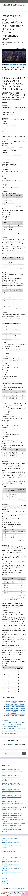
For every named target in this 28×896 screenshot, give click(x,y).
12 (8, 895)
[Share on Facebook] (1, 449)
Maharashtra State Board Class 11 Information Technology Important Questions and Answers (11, 791)
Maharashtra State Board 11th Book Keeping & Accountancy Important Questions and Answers (12, 797)
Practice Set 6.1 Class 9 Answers (15, 701)
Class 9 (6, 720)
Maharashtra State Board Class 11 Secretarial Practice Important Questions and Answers (13, 784)
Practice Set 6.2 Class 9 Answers (15, 703)
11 (24, 892)
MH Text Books (11, 895)
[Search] (24, 753)
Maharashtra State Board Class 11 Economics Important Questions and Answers (12, 803)
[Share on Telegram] (1, 446)
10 (21, 892)
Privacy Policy (6, 880)
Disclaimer (5, 882)
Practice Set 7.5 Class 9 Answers (15, 713)
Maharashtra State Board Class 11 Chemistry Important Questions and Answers (12, 829)
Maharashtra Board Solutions (18, 888)
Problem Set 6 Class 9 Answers (15, 704)
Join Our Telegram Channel (17, 895)
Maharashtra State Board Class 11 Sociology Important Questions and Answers (12, 771)
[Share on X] (1, 452)
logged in (12, 744)
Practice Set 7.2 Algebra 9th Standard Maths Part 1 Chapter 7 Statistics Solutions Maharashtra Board (13, 724)
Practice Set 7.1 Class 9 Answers (15, 706)
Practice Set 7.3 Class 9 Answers (15, 710)
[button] (14, 893)
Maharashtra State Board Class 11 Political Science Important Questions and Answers (14, 809)
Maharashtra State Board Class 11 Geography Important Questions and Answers (12, 819)
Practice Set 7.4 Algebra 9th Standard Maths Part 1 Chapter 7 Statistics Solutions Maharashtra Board (13, 731)
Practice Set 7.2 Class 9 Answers (15, 708)
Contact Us (5, 883)
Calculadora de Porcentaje (9, 851)
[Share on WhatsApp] (1, 443)
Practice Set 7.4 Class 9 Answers (15, 712)
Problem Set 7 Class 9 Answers (15, 715)
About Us (4, 878)
